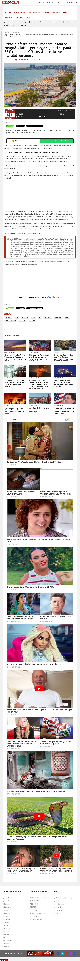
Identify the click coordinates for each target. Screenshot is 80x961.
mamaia (33, 317)
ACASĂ (8, 13)
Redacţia (41, 2)
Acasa (8, 32)
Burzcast (38, 957)
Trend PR (59, 901)
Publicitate (50, 2)
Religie (6, 934)
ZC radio (43, 22)
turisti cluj (32, 320)
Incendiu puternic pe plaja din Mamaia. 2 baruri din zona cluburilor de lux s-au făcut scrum (14, 411)
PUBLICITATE (34, 901)
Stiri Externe (8, 940)
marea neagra (57, 317)
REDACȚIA (33, 907)
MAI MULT (29, 18)
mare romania (47, 317)
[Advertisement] (40, 195)
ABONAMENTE (35, 904)
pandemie (67, 317)
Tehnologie (8, 898)
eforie (16, 317)
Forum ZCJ (7, 925)
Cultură (6, 931)
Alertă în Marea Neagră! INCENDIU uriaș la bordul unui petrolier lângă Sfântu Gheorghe (63, 383)
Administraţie (34, 13)
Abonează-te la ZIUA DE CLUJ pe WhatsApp (58, 141)
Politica (6, 904)
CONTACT (33, 910)
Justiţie (6, 922)
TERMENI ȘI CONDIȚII (37, 913)
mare (39, 317)
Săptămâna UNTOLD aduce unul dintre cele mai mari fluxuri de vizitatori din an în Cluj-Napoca (39, 358)
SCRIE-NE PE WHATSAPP (38, 898)
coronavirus (9, 317)
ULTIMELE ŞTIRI (20, 13)
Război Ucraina (55, 22)
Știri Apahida (22, 25)
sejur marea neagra (11, 320)
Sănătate (19, 18)
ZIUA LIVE (33, 22)
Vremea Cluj (68, 22)
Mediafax (59, 910)
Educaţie (7, 928)
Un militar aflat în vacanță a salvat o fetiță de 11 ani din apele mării (39, 410)
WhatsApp (69, 2)
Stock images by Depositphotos (66, 898)
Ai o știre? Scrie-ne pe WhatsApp (16, 22)
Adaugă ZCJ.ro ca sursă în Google (24, 141)
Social (6, 910)
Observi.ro (59, 907)
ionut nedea (25, 317)
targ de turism (22, 320)
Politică (46, 13)
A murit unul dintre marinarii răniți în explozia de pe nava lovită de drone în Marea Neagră (14, 383)
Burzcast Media (47, 957)
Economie (56, 13)
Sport (65, 13)
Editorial (7, 943)
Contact (59, 2)
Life (5, 937)
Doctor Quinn (60, 904)
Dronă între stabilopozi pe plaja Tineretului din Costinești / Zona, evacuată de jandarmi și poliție (63, 358)
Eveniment (8, 18)
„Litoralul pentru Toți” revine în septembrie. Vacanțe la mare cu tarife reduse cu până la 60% (15, 358)
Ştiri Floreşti (10, 25)
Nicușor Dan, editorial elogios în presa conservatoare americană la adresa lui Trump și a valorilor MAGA (64, 411)
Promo (6, 946)
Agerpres (59, 913)
